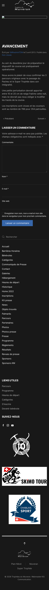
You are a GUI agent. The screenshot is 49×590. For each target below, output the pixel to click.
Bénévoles (7, 255)
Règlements (7, 345)
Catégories (7, 260)
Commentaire (7, 142)
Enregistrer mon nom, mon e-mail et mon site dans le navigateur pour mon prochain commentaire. (24, 214)
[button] (3, 5)
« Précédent (8, 118)
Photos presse (9, 331)
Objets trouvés (9, 309)
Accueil (5, 246)
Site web (5, 201)
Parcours (6, 318)
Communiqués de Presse (14, 264)
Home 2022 (8, 291)
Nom (4, 176)
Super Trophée (24, 568)
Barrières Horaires (11, 251)
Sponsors (6, 358)
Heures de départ (10, 282)
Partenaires (7, 322)
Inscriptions (7, 295)
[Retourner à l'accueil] (24, 5)
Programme (7, 340)
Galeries (6, 273)
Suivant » (42, 118)
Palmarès (6, 313)
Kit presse (7, 300)
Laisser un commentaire (17, 223)
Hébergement (8, 278)
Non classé (6, 55)
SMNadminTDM (16, 52)
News (4, 304)
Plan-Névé (16, 564)
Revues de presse (10, 354)
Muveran (33, 564)
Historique (7, 287)
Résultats (6, 349)
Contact (6, 269)
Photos (5, 327)
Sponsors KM (8, 363)
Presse (5, 336)
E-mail (5, 189)
